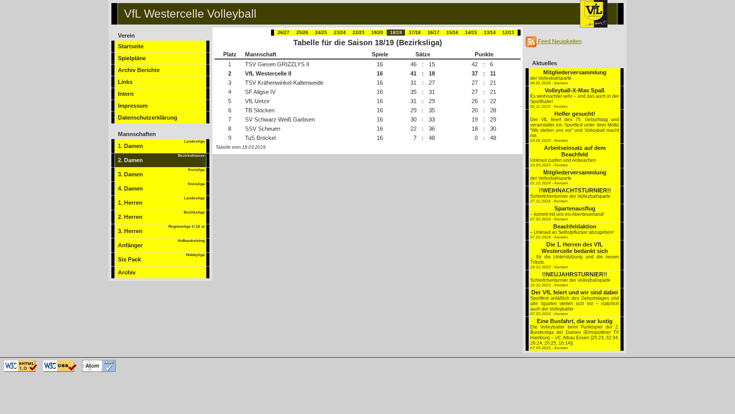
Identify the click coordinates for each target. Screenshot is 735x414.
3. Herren (161, 229)
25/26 (302, 32)
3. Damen (161, 172)
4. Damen (161, 187)
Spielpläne (132, 58)
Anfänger (161, 243)
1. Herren (161, 201)
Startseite (131, 46)
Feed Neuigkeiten (558, 41)
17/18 (415, 32)
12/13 (508, 32)
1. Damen (161, 144)
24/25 (321, 32)
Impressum (133, 105)
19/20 (377, 32)
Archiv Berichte (139, 70)
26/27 (283, 32)
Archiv (127, 272)
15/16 (452, 32)
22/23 (358, 32)
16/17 (433, 32)
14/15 (471, 32)
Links (125, 82)
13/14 (490, 32)
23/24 (340, 32)
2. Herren (161, 215)
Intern (126, 93)
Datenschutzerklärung (147, 117)
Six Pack (161, 258)
